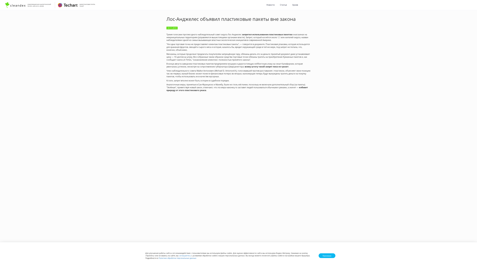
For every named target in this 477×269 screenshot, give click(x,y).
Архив (295, 5)
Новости (270, 5)
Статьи (283, 5)
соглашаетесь (185, 255)
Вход (471, 6)
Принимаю (327, 255)
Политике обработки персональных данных (177, 258)
